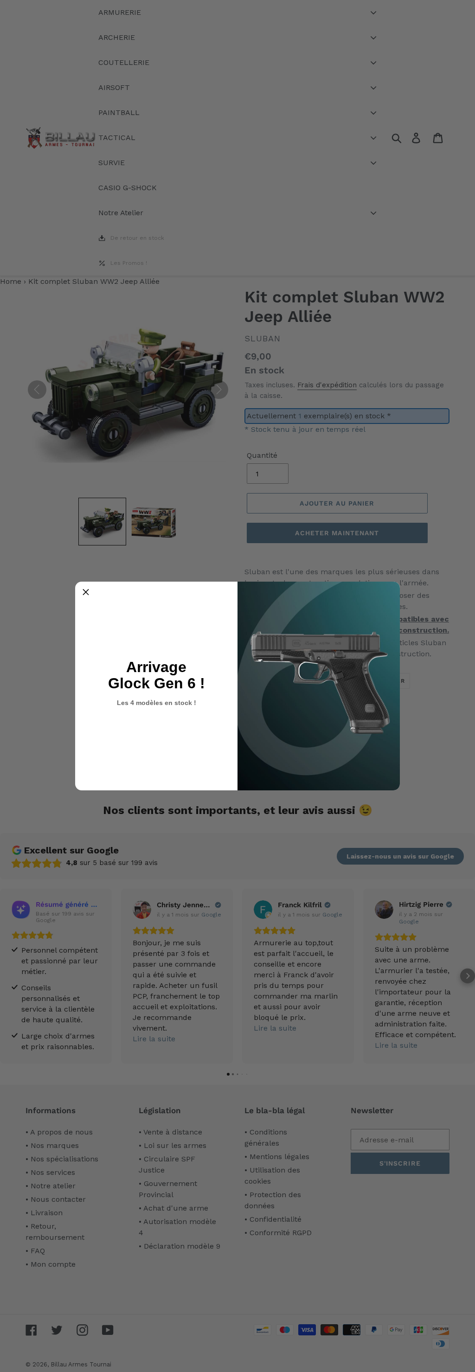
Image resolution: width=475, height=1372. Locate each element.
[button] (86, 592)
